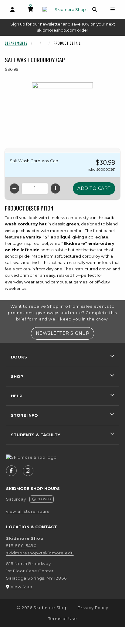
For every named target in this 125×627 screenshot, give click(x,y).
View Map (21, 586)
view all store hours (27, 511)
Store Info (24, 415)
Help (16, 395)
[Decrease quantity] (14, 188)
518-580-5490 (21, 545)
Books (19, 357)
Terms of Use (62, 618)
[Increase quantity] (55, 188)
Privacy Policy (93, 607)
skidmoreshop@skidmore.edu (40, 552)
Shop (17, 376)
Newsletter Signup (65, 333)
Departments (16, 43)
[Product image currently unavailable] (62, 112)
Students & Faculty (35, 434)
